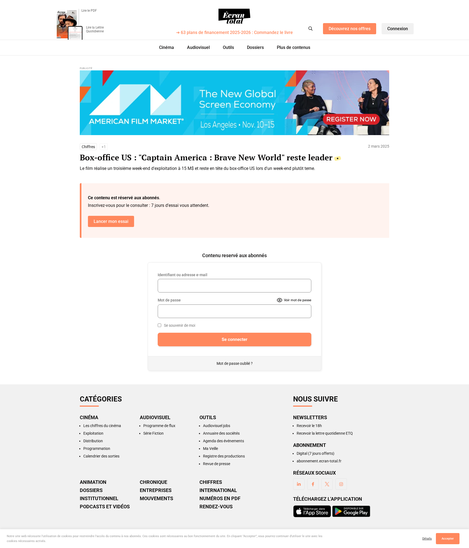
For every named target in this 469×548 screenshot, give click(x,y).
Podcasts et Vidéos (105, 506)
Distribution (93, 441)
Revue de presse (216, 464)
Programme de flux (159, 426)
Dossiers (255, 47)
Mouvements (156, 498)
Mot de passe (169, 300)
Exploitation (93, 433)
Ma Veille (210, 448)
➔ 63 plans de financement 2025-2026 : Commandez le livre (234, 32)
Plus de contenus (293, 47)
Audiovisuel (198, 47)
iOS (312, 511)
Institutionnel (99, 498)
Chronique (153, 482)
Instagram (341, 484)
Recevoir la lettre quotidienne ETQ (325, 433)
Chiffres (88, 147)
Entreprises (156, 490)
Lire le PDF (89, 11)
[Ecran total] (234, 16)
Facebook (313, 484)
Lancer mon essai (111, 221)
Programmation (96, 448)
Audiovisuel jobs (216, 426)
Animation (93, 482)
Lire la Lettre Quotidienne (95, 29)
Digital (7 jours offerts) (315, 453)
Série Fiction (153, 433)
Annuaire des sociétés (221, 433)
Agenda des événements (223, 441)
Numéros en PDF (219, 498)
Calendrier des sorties (101, 456)
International (218, 490)
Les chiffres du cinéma (102, 426)
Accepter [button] (448, 538)
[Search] (310, 28)
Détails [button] (427, 538)
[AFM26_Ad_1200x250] (234, 102)
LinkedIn (299, 484)
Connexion (397, 28)
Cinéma (166, 47)
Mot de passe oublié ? (235, 363)
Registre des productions (224, 456)
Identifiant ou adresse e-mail (182, 275)
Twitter (327, 484)
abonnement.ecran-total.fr (319, 461)
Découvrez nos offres (349, 28)
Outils (228, 47)
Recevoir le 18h (309, 426)
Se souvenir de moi (179, 325)
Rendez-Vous (216, 506)
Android (351, 511)
